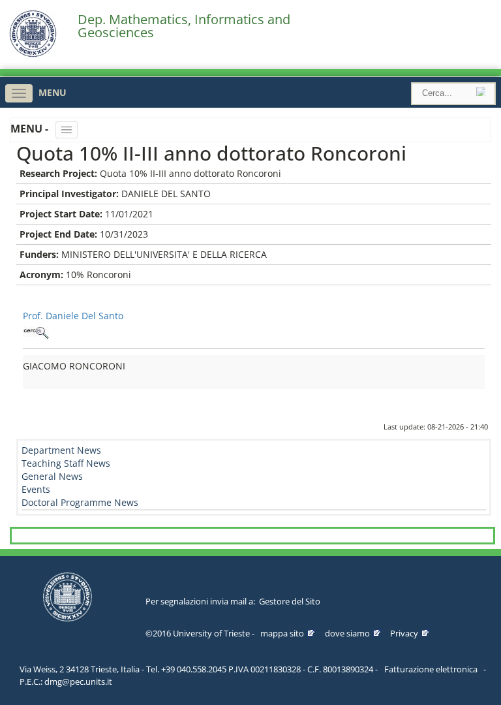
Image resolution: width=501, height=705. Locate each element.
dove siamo (347, 633)
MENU (52, 92)
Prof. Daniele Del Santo (73, 315)
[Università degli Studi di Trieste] (33, 54)
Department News (61, 450)
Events (36, 489)
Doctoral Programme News (80, 502)
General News (52, 476)
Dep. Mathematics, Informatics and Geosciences (184, 26)
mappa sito (282, 633)
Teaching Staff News (66, 463)
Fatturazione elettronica (431, 669)
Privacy (404, 633)
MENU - (30, 128)
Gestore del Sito (289, 601)
